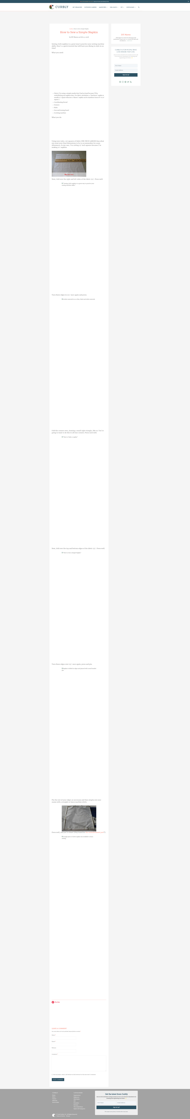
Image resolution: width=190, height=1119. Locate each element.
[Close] (108, 536)
